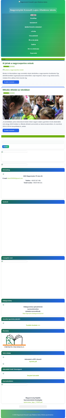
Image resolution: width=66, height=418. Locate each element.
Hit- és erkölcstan (33, 49)
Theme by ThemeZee (33, 412)
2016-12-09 (6, 93)
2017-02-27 (6, 66)
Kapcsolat (33, 53)
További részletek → (10, 82)
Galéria (33, 44)
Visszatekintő (33, 36)
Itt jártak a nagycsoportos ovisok (18, 63)
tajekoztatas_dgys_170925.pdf (33, 402)
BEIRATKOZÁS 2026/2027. (33, 27)
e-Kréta (33, 31)
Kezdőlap (33, 18)
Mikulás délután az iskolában (16, 90)
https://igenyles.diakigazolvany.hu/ (33, 313)
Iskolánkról (33, 22)
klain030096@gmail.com (15, 178)
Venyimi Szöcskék (33, 375)
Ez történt (12, 66)
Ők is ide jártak (33, 40)
